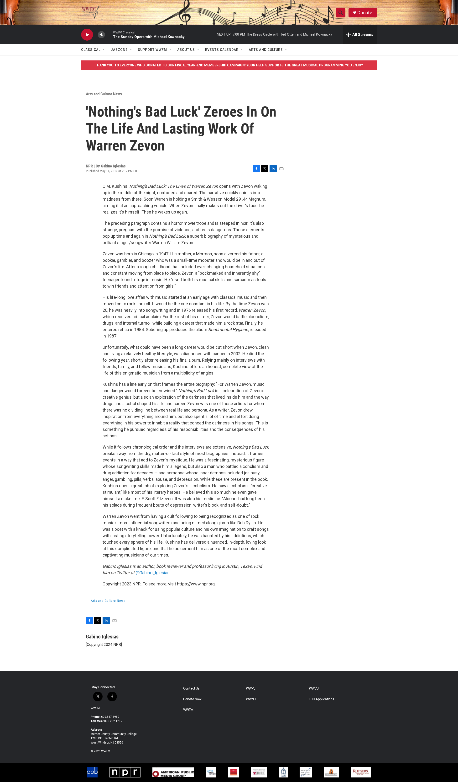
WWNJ (251, 699)
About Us (186, 50)
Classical (90, 50)
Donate (364, 12)
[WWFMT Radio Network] (211, 772)
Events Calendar (222, 50)
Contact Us (191, 688)
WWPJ (250, 688)
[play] (87, 34)
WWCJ (314, 688)
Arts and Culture (266, 50)
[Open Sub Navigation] (104, 50)
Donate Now (192, 699)
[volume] (101, 34)
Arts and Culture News (104, 93)
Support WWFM (152, 50)
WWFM (95, 708)
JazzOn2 (119, 50)
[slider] (109, 34)
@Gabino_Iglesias (152, 572)
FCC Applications (321, 699)
